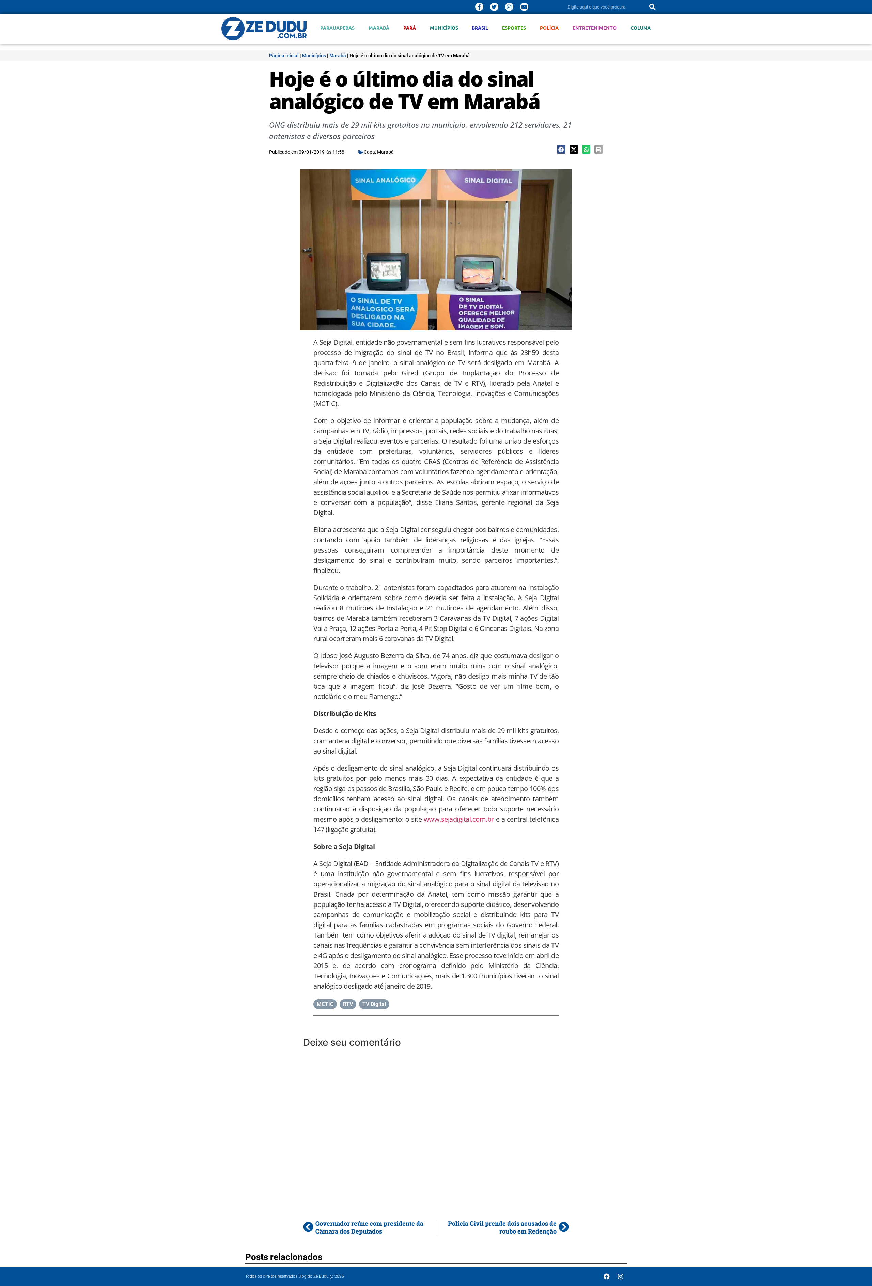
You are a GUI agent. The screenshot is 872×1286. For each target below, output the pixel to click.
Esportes (514, 28)
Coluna (640, 28)
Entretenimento (595, 28)
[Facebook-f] (479, 7)
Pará (409, 28)
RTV (348, 1004)
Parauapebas (337, 28)
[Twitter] (494, 7)
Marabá (379, 28)
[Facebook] (607, 1276)
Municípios (444, 28)
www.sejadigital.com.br (459, 819)
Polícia (549, 28)
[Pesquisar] (652, 7)
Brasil (480, 28)
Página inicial (284, 55)
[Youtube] (524, 7)
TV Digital (374, 1004)
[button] (561, 149)
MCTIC (325, 1004)
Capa (369, 152)
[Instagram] (509, 7)
